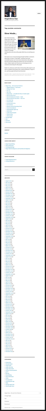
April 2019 (8, 319)
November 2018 (9, 327)
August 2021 (8, 275)
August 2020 (8, 294)
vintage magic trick (10, 384)
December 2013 (9, 351)
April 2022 (8, 263)
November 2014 (9, 335)
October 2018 (9, 329)
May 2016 (8, 331)
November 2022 (9, 252)
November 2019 (9, 308)
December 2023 (9, 231)
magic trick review (10, 368)
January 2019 (8, 324)
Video (7, 382)
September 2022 (9, 255)
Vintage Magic (9, 117)
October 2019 (9, 310)
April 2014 (8, 345)
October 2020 (9, 291)
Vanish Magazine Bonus (11, 159)
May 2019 (8, 318)
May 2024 (8, 223)
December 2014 (9, 334)
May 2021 (8, 280)
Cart (7, 119)
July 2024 (8, 220)
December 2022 (9, 250)
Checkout (8, 120)
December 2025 (9, 193)
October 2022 (9, 253)
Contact (6, 133)
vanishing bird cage (10, 381)
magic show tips (15, 73)
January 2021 (8, 286)
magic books (8, 365)
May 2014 (8, 343)
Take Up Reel (10, 115)
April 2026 (8, 187)
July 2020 (8, 296)
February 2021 (9, 285)
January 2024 (9, 229)
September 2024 (9, 217)
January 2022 (9, 267)
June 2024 (8, 222)
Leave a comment (28, 75)
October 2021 (9, 272)
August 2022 (8, 256)
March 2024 (8, 226)
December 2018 (9, 326)
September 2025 (9, 198)
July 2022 (8, 258)
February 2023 (9, 247)
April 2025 (8, 206)
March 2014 (8, 346)
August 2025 (8, 199)
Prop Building (9, 375)
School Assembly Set (11, 108)
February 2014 (9, 348)
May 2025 (8, 204)
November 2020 (9, 289)
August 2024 (8, 218)
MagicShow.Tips (11, 19)
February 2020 (9, 304)
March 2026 (8, 188)
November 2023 (9, 233)
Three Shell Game (10, 145)
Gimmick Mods (9, 364)
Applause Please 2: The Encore (13, 87)
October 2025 (9, 196)
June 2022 (8, 259)
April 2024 (8, 225)
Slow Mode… (11, 33)
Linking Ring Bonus (10, 161)
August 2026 (8, 181)
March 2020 (8, 302)
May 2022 (8, 261)
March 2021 (8, 283)
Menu (39, 13)
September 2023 (9, 236)
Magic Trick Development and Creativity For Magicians (18, 148)
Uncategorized (9, 379)
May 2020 (8, 299)
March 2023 (8, 245)
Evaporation (8, 362)
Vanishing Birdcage (10, 147)
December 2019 (9, 307)
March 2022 (8, 264)
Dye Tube (9, 92)
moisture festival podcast (11, 370)
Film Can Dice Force (11, 95)
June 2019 (8, 316)
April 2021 (8, 282)
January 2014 (8, 349)
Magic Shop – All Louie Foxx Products (14, 85)
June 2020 (8, 297)
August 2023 (8, 237)
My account (8, 122)
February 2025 (9, 209)
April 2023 (8, 244)
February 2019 (9, 323)
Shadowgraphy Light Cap (12, 109)
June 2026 (8, 184)
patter (7, 371)
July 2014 (8, 340)
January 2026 (9, 192)
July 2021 (8, 277)
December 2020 (9, 288)
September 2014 (9, 338)
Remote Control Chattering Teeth (14, 106)
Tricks (23, 73)
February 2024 (9, 228)
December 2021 (9, 269)
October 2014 (9, 337)
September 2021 (9, 274)
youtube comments (20, 75)
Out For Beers (10, 104)
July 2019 (8, 315)
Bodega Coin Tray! (11, 89)
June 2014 (8, 342)
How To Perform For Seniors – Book (15, 96)
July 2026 (8, 182)
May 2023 (8, 242)
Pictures (20, 73)
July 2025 (8, 201)
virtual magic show (27, 73)
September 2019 (9, 312)
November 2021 (9, 271)
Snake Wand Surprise (11, 112)
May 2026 (8, 185)
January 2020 (9, 305)
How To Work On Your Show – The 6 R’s (16, 98)
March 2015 (8, 332)
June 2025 (8, 203)
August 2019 (8, 313)
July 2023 (8, 239)
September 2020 (9, 293)
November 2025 (9, 195)
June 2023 (8, 241)
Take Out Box (10, 114)
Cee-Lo (8, 90)
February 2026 (9, 190)
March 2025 (8, 207)
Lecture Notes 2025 (11, 103)
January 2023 (9, 248)
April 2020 (8, 301)
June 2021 (8, 278)
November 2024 (9, 214)
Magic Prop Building (10, 144)
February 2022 (9, 266)
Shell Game (9, 111)
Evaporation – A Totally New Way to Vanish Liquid (18, 93)
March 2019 (8, 321)
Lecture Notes (10, 101)
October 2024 (9, 215)
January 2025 (9, 211)
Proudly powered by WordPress (17, 407)
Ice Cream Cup (10, 100)
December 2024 (9, 212)
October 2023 (9, 234)
